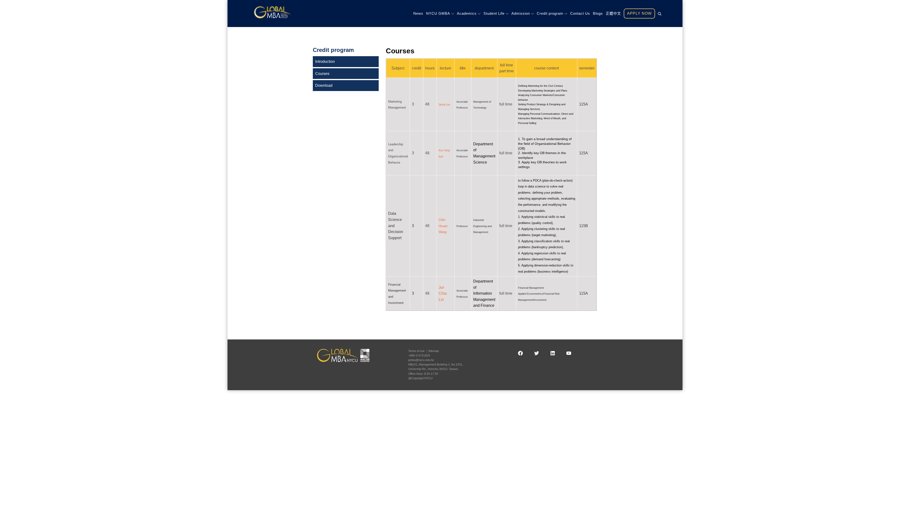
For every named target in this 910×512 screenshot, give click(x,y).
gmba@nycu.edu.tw (421, 360)
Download (323, 85)
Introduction (325, 61)
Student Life (494, 13)
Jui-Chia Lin (443, 293)
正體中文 (613, 13)
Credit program (550, 13)
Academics (467, 13)
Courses (322, 74)
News (418, 13)
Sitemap (433, 351)
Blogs (598, 13)
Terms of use (416, 351)
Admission (520, 13)
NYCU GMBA (438, 13)
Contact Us (580, 13)
